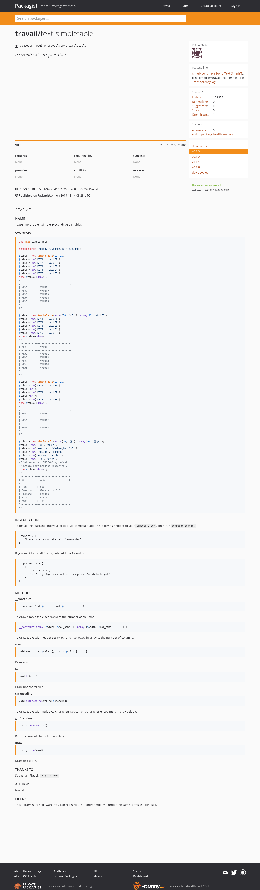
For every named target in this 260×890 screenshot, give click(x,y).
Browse (166, 6)
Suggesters (199, 106)
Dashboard (140, 876)
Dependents (200, 102)
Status (137, 871)
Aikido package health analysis (213, 134)
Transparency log (204, 82)
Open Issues (200, 114)
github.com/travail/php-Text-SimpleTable (220, 73)
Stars (195, 110)
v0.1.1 (196, 162)
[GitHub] (243, 872)
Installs (197, 97)
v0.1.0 (196, 167)
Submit (186, 6)
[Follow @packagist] (234, 872)
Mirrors (98, 876)
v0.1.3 (196, 151)
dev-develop (200, 172)
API (95, 871)
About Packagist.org (27, 871)
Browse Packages (65, 876)
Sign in (236, 6)
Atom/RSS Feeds (25, 876)
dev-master (199, 146)
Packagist (26, 5)
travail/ (28, 33)
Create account (211, 6)
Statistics (60, 871)
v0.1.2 (196, 157)
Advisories (199, 130)
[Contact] (225, 872)
